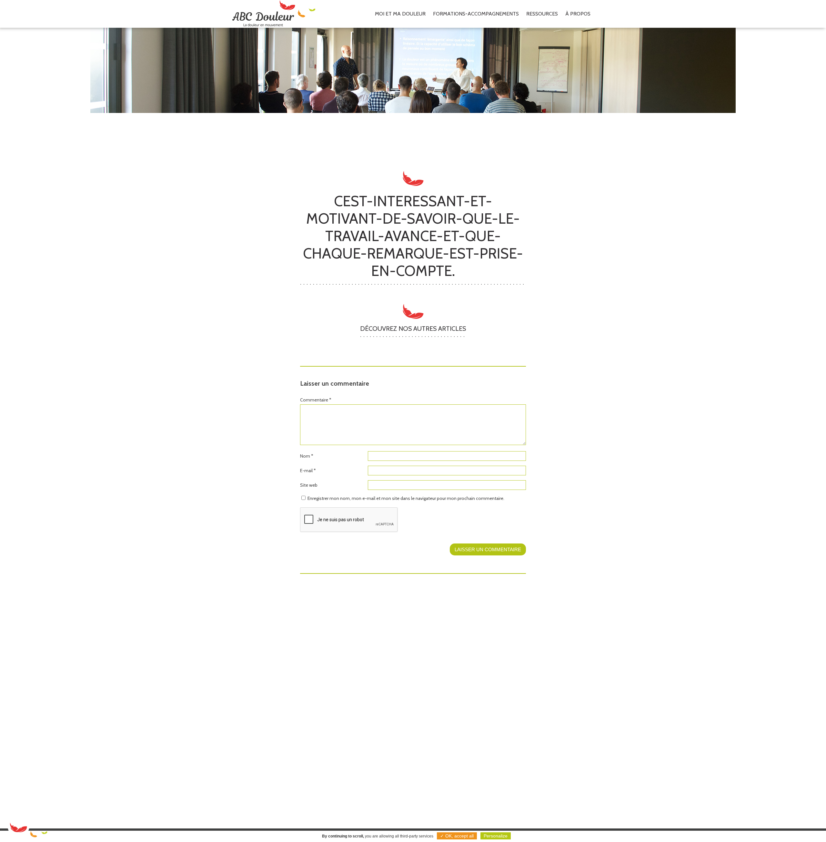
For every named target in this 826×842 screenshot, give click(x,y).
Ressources (542, 14)
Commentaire (315, 400)
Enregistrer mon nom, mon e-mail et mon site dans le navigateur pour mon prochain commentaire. (405, 498)
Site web (308, 485)
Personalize (496, 835)
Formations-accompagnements (476, 14)
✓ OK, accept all (457, 835)
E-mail (308, 470)
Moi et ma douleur (400, 14)
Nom (306, 456)
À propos (577, 14)
